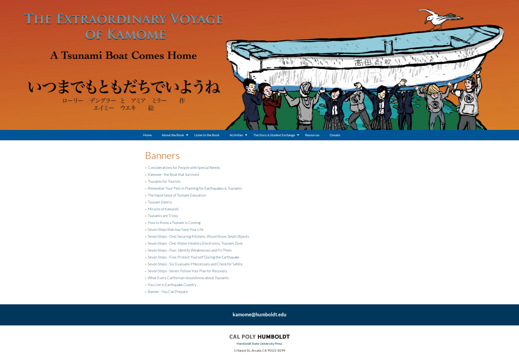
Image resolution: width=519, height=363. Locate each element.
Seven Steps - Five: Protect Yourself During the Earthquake (193, 257)
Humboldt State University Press (259, 343)
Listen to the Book (207, 135)
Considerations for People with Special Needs (184, 167)
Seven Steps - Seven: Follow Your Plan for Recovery (187, 271)
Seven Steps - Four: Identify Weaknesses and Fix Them (190, 250)
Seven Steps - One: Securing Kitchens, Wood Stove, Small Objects (198, 236)
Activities (236, 135)
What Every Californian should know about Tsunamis (188, 277)
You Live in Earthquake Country (172, 284)
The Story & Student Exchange (274, 135)
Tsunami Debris (160, 202)
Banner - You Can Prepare (168, 291)
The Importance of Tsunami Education (177, 195)
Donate (335, 135)
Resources (312, 135)
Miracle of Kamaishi (163, 209)
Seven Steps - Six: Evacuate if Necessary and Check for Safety (195, 264)
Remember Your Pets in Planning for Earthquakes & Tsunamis (195, 188)
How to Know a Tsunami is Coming (174, 222)
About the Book (173, 135)
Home (147, 135)
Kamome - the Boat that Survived (173, 174)
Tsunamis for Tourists (164, 181)
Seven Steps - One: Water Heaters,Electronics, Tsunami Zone (195, 243)
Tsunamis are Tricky (163, 215)
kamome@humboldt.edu (259, 314)
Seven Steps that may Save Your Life (176, 229)
